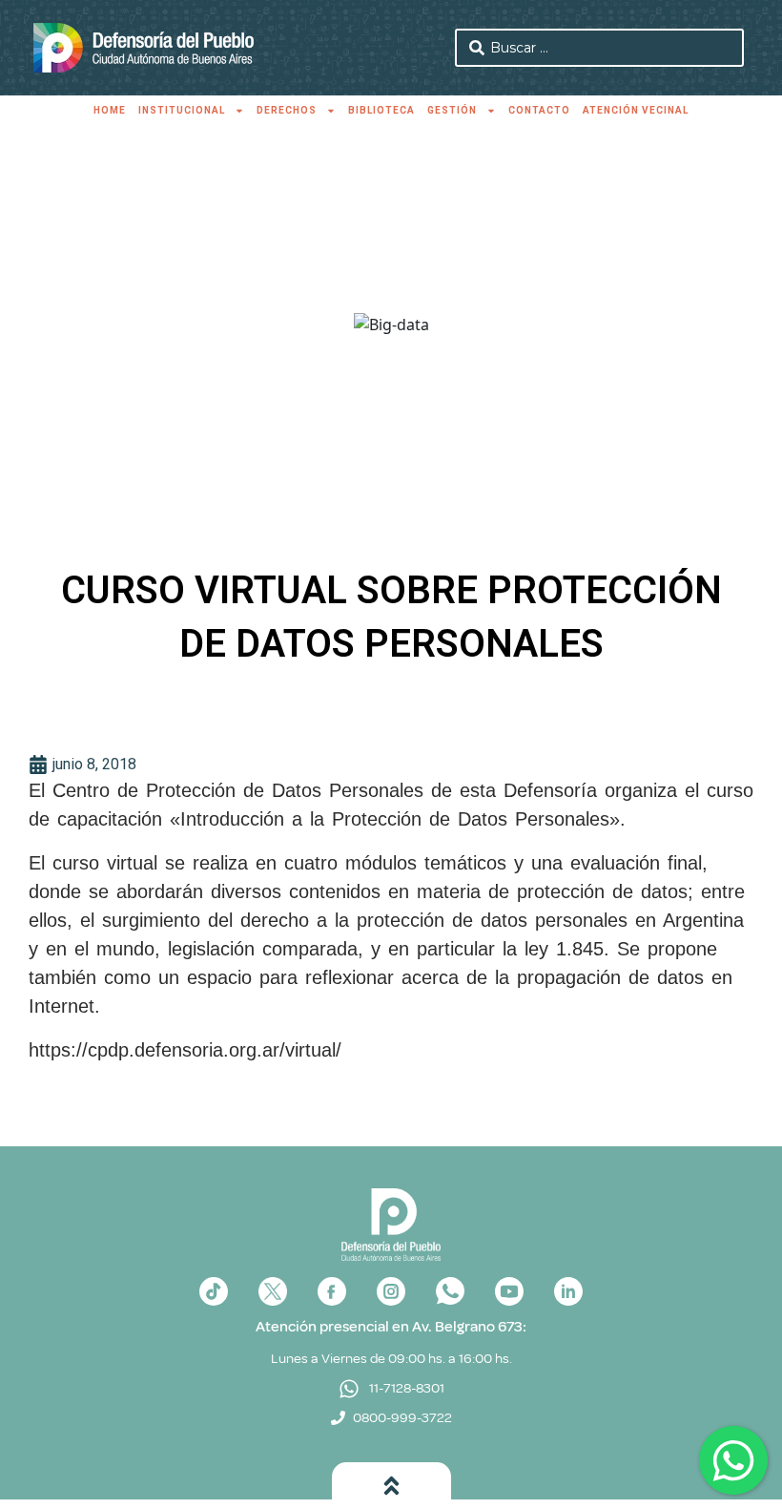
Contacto (539, 110)
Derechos (287, 110)
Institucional (181, 110)
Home (109, 110)
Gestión (452, 110)
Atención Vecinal (636, 110)
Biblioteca (381, 110)
